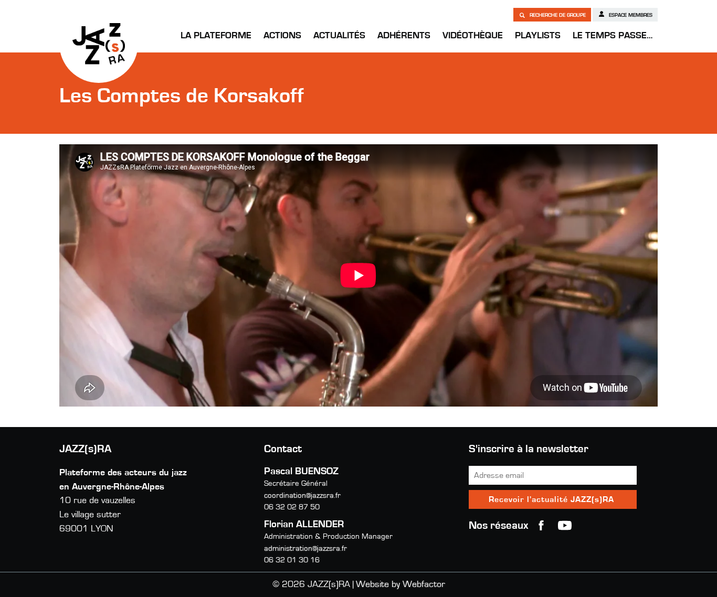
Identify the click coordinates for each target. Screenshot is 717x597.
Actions (282, 35)
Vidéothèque (472, 35)
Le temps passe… (612, 35)
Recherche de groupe (557, 15)
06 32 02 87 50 (292, 507)
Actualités (339, 35)
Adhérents (403, 35)
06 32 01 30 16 (292, 560)
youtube (564, 525)
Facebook (541, 525)
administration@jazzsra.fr (305, 548)
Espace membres (629, 15)
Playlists (538, 35)
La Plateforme (216, 35)
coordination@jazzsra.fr (302, 495)
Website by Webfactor (400, 584)
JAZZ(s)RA (98, 43)
